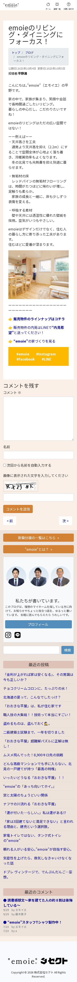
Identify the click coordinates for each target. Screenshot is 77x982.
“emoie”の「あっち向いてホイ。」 (29, 786)
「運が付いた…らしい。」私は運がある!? (34, 812)
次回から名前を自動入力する (29, 465)
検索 (67, 650)
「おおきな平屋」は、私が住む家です (32, 705)
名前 (6, 446)
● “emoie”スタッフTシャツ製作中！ (32, 922)
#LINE (46, 359)
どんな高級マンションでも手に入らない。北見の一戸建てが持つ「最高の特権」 (37, 766)
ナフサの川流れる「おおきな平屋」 (30, 803)
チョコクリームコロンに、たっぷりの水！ (35, 688)
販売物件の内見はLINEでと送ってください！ (36, 330)
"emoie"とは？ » (38, 549)
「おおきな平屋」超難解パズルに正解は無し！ (35, 743)
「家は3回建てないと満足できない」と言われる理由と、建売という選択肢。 (38, 824)
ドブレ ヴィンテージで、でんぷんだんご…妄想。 (37, 874)
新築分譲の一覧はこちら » (38, 537)
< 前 (10, 520)
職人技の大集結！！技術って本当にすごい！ (37, 714)
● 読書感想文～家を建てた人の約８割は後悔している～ (38, 902)
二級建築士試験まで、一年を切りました (34, 732)
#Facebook (25, 359)
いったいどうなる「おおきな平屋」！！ (34, 777)
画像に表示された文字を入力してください (35, 475)
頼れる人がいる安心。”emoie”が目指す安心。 (38, 849)
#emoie (22, 353)
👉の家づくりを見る (31, 341)
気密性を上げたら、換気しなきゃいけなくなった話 (37, 860)
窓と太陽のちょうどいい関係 (25, 795)
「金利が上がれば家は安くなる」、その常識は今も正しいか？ (38, 677)
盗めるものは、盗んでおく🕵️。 (27, 723)
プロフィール (38, 624)
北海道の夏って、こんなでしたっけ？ (32, 697)
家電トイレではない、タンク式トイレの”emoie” (32, 838)
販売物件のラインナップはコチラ (39, 318)
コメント (12, 392)
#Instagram (46, 353)
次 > (65, 520)
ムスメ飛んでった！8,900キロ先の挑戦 (33, 754)
